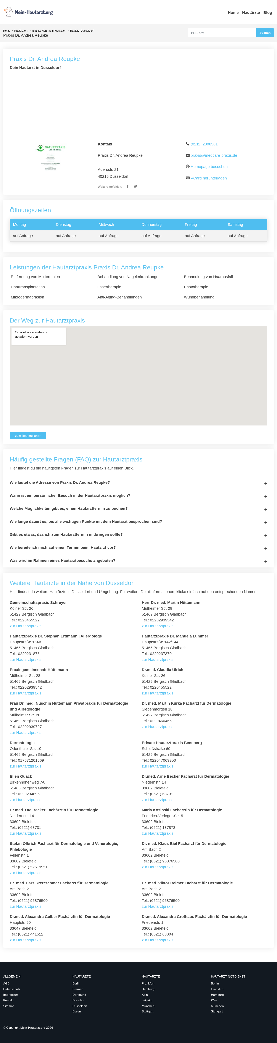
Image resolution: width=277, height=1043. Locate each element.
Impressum (11, 994)
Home (233, 12)
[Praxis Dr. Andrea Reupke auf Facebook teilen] (128, 186)
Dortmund (79, 994)
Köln (145, 994)
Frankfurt (148, 983)
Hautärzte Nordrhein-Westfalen (48, 30)
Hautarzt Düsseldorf (81, 30)
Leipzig (146, 1000)
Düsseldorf (79, 1006)
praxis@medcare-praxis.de (214, 155)
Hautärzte (251, 12)
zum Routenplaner (27, 435)
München (148, 1006)
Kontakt (8, 1000)
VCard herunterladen (209, 178)
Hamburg (148, 989)
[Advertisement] (138, 106)
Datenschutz (11, 989)
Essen (76, 1011)
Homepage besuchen (209, 167)
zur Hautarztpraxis (25, 626)
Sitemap (8, 1006)
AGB (6, 983)
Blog (267, 12)
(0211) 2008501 (204, 144)
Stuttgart (147, 1011)
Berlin (76, 983)
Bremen (77, 989)
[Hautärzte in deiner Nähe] (30, 11)
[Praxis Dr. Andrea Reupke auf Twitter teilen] (136, 186)
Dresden (78, 1000)
